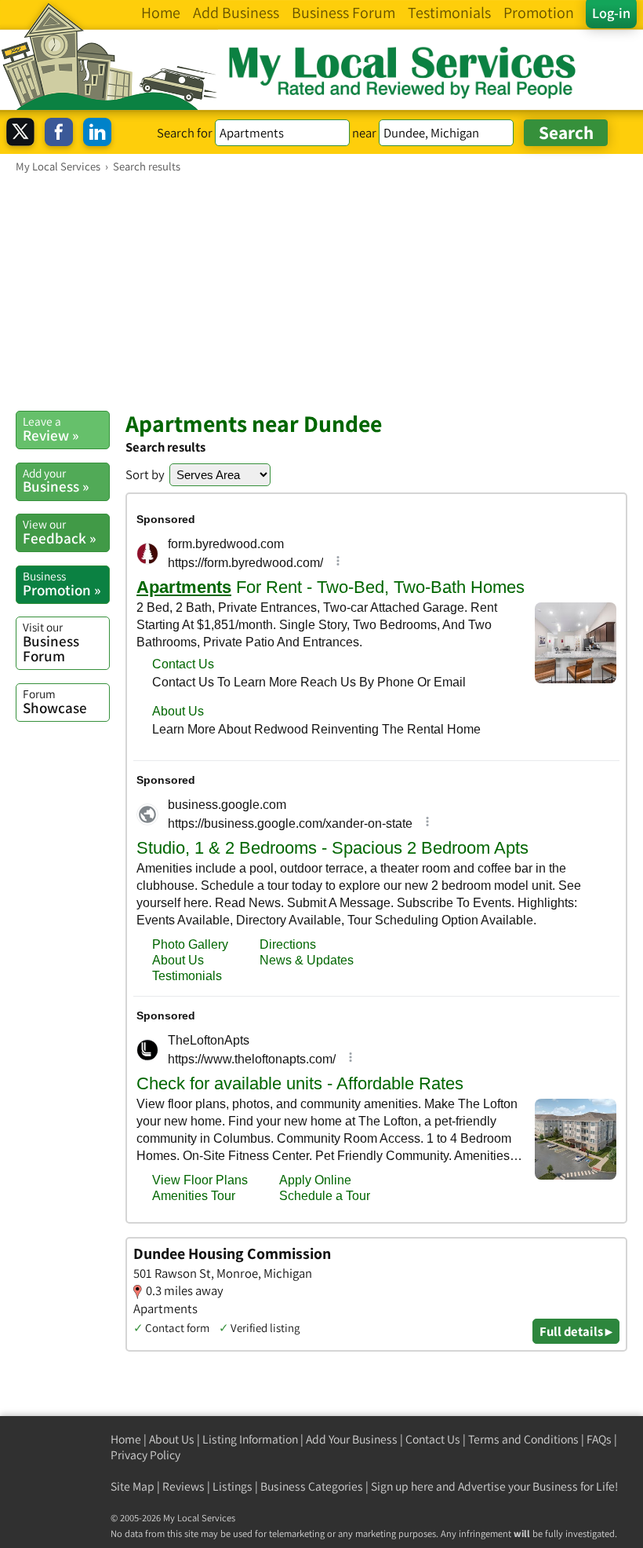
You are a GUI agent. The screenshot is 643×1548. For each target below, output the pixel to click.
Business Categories (311, 1486)
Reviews (183, 1486)
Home (126, 1439)
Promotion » (61, 583)
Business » (56, 480)
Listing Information (250, 1439)
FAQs (599, 1439)
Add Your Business (352, 1439)
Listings (232, 1486)
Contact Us (432, 1439)
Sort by (145, 474)
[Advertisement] (321, 291)
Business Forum (51, 642)
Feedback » (59, 531)
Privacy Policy (145, 1454)
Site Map (132, 1486)
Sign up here (402, 1486)
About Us (171, 1439)
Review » (50, 429)
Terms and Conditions (523, 1439)
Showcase (55, 701)
